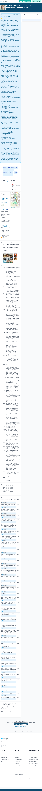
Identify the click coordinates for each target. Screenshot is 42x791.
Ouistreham (31, 731)
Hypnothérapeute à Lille (33, 772)
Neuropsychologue (18, 761)
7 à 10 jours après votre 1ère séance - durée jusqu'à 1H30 (7, 517)
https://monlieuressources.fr (10, 77)
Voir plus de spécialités (7, 177)
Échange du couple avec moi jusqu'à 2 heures (7, 581)
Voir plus (4, 251)
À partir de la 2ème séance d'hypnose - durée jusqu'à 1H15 (7, 507)
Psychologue (17, 757)
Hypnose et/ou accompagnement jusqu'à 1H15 (8, 585)
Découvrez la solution (18, 726)
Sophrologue (17, 763)
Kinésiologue (17, 755)
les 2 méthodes (4, 687)
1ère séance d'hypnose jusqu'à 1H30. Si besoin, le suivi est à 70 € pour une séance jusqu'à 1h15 (8, 502)
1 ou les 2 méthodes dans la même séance (8, 682)
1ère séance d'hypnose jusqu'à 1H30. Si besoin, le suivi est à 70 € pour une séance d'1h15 (8, 600)
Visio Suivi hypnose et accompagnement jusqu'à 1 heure (8, 636)
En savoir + (5, 502)
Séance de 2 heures (4, 695)
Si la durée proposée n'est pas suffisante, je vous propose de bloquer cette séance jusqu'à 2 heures (8, 642)
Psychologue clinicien (18, 759)
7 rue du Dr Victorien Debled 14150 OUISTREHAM (6, 225)
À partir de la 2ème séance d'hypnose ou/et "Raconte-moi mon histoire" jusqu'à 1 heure (8, 548)
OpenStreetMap (13, 207)
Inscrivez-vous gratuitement (21, 724)
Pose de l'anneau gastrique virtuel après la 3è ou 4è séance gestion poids (8, 529)
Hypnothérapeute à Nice (33, 761)
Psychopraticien (17, 765)
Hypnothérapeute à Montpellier (34, 765)
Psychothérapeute (18, 772)
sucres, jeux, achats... (5, 692)
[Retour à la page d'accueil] (9, 731)
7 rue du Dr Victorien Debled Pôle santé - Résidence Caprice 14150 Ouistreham (5, 198)
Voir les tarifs (5, 181)
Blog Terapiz (25, 726)
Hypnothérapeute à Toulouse (33, 759)
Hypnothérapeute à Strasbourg (34, 767)
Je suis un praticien (36, 1)
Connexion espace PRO (5, 759)
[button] (15, 199)
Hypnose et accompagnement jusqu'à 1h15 (8, 540)
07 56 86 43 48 (4, 202)
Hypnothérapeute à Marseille (33, 755)
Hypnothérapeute (16, 731)
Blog (2, 761)
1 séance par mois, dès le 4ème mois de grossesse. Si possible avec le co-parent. (8, 672)
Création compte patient (5, 755)
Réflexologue (17, 767)
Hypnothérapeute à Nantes (33, 763)
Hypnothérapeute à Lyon (33, 757)
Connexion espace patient (25, 1)
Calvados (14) (24, 731)
